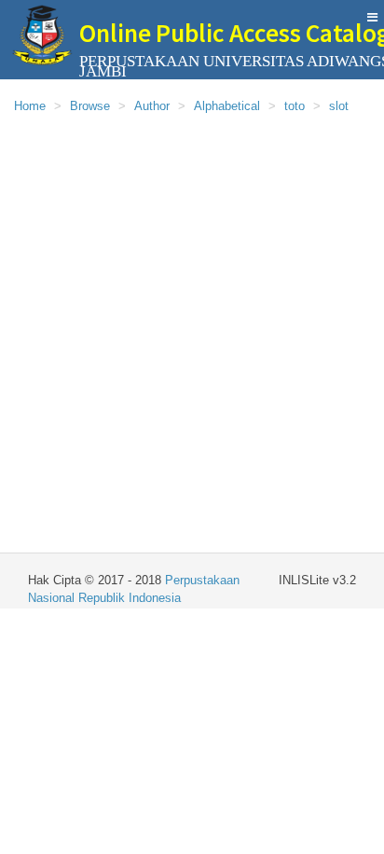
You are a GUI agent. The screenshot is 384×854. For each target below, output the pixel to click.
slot (339, 106)
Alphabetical (227, 106)
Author (152, 106)
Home (30, 106)
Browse (90, 106)
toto (294, 106)
